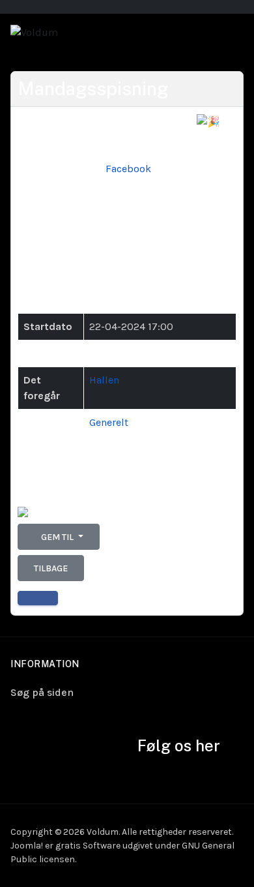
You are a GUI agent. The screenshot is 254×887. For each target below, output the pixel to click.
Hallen (104, 380)
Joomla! (26, 845)
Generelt (108, 422)
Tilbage (51, 568)
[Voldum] (34, 31)
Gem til (57, 537)
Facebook (128, 168)
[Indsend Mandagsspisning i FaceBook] (38, 598)
